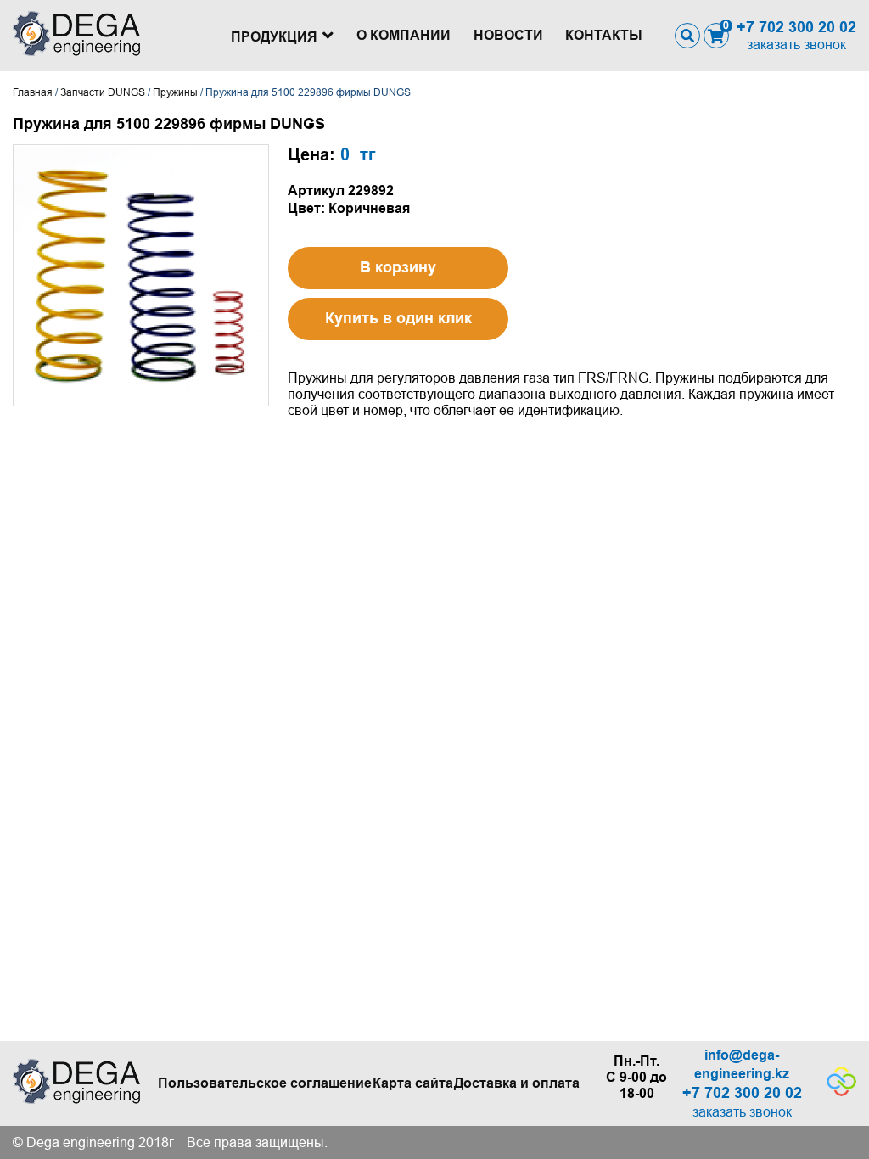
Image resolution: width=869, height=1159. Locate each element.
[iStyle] (841, 1091)
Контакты (603, 35)
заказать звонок (796, 44)
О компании (403, 35)
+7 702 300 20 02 (796, 27)
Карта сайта (413, 1083)
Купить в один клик (398, 318)
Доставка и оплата (517, 1083)
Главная (33, 92)
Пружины (175, 92)
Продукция (274, 37)
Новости (508, 35)
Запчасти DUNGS (102, 92)
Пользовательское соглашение (265, 1083)
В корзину (398, 267)
